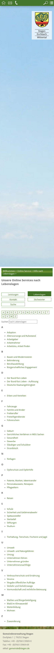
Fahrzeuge (12, 406)
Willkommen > (10, 271)
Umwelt (10, 547)
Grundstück (12, 448)
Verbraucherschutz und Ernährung (23, 575)
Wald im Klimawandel (17, 603)
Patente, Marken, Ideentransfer (21, 480)
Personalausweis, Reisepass (20, 484)
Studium (11, 526)
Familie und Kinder (16, 409)
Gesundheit (12, 437)
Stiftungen (12, 522)
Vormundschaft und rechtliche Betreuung (26, 589)
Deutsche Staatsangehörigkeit (21, 384)
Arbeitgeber (12, 339)
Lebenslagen (39, 294)
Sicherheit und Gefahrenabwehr (22, 512)
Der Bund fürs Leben (17, 378)
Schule (10, 508)
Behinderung (13, 360)
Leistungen (13, 294)
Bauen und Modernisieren (19, 357)
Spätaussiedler (14, 515)
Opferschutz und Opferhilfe (20, 469)
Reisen (10, 498)
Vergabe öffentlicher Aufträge (21, 582)
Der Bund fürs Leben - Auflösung (22, 381)
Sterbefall (11, 519)
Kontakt (13, 299)
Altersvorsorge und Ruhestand (21, 335)
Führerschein (13, 420)
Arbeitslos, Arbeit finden (18, 346)
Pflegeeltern (12, 487)
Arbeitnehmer (13, 342)
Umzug (10, 554)
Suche (13, 304)
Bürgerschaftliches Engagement (22, 367)
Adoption (11, 332)
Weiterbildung (13, 607)
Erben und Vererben (16, 395)
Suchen (4, 321)
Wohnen (11, 610)
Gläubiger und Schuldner (19, 444)
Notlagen (11, 458)
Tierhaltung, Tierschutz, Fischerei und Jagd (27, 536)
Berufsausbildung (15, 363)
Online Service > (25, 271)
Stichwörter (39, 299)
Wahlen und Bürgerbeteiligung (21, 600)
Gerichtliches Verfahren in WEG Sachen (25, 434)
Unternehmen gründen (18, 561)
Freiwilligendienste (16, 416)
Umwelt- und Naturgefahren (20, 551)
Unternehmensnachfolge (18, 564)
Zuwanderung (13, 621)
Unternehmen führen (17, 558)
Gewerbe (11, 441)
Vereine (10, 579)
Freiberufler (12, 413)
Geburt (10, 431)
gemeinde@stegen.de (19, 648)
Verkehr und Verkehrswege (20, 586)
